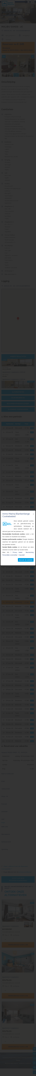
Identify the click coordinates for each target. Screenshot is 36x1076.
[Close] (33, 514)
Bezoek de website (25, 560)
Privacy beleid (17, 552)
